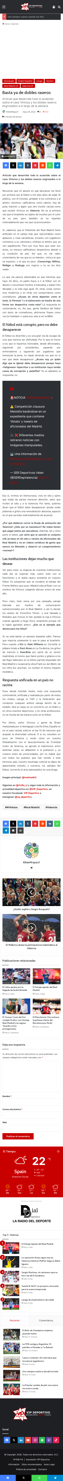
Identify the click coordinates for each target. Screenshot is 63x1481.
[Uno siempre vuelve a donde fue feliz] (11, 1375)
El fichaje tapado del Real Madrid (37, 1244)
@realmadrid (29, 777)
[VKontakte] (50, 824)
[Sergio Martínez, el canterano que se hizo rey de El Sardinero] (10, 1276)
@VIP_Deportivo (39, 789)
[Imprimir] (20, 830)
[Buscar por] (59, 7)
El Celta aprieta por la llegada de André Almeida (14, 988)
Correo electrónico (12, 1109)
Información (14, 1464)
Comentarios (46, 1320)
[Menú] (3, 7)
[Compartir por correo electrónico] (13, 830)
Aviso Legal (49, 1464)
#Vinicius (12, 807)
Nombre (7, 1096)
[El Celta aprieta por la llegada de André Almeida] (16, 976)
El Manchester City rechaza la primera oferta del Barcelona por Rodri (46, 1020)
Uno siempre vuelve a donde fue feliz (26, 17)
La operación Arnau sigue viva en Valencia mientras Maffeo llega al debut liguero (41, 1260)
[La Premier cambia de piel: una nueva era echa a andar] (11, 1389)
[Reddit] (42, 165)
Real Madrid (32, 807)
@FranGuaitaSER (21, 459)
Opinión (15, 24)
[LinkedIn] (20, 165)
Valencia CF (27, 86)
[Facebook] (6, 165)
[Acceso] (53, 7)
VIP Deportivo (31, 793)
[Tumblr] (28, 165)
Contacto (42, 1469)
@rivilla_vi (21, 785)
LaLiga (39, 81)
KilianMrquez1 (12, 112)
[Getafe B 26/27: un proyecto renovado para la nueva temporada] (10, 1290)
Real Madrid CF (11, 86)
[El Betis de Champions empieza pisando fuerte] (11, 1334)
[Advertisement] (31, 52)
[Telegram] (57, 165)
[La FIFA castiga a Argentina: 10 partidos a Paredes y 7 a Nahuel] (11, 1348)
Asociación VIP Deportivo (38, 1459)
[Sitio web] (31, 868)
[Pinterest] (35, 165)
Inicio (7, 24)
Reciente (15, 1320)
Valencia (52, 807)
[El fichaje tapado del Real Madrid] (47, 976)
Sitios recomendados (32, 1464)
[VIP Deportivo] (31, 6)
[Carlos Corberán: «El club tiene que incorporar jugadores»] (11, 1362)
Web (4, 1122)
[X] (13, 165)
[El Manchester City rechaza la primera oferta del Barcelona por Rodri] (47, 1006)
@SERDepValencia (39, 397)
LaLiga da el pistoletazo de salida (38, 1299)
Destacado (9, 81)
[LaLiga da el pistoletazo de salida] (10, 1304)
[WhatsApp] (50, 165)
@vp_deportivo (23, 796)
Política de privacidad (26, 1469)
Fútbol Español (25, 81)
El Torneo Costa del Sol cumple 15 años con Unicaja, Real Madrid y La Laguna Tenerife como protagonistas (16, 1023)
